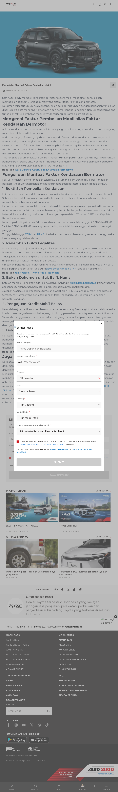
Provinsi (21, 372)
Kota (20, 385)
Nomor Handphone (27, 356)
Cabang (21, 399)
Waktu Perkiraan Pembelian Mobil (34, 425)
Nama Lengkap (25, 342)
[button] (59, 323)
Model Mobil (23, 412)
